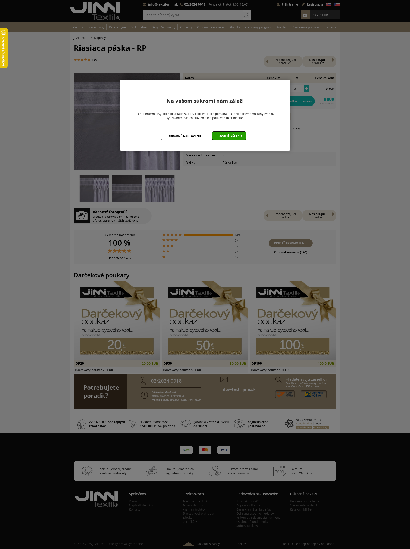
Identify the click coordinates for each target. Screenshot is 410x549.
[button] (229, 136)
